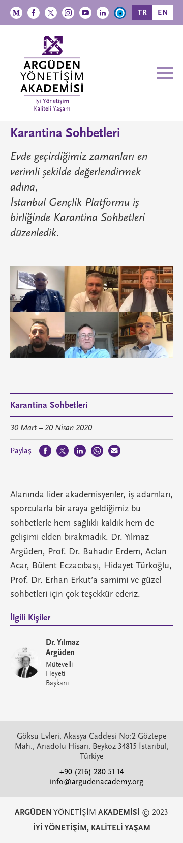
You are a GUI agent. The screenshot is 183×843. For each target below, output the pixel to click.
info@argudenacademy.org (96, 781)
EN (163, 12)
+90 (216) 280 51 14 (91, 771)
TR (142, 12)
